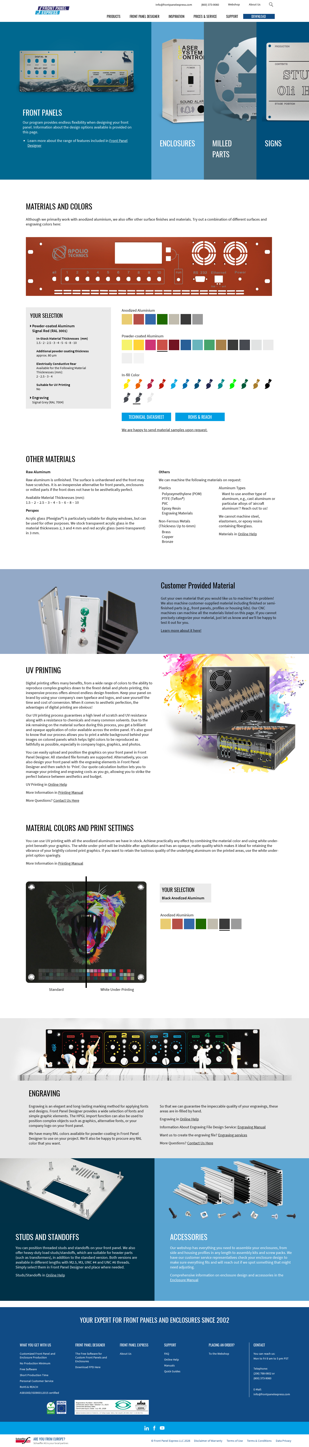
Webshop (234, 4)
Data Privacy (283, 1441)
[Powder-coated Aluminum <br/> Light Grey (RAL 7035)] (268, 345)
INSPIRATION (176, 16)
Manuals (169, 1365)
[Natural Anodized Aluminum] (197, 319)
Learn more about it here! (181, 630)
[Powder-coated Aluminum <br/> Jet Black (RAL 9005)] (233, 345)
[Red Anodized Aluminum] (138, 319)
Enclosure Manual (184, 1279)
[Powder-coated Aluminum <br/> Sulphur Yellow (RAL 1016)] (127, 345)
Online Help (247, 533)
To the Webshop (219, 1354)
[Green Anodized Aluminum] (162, 319)
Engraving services (232, 1135)
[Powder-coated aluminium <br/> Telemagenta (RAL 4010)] (150, 345)
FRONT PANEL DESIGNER (144, 16)
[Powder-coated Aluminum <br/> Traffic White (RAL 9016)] (138, 358)
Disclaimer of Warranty (208, 1441)
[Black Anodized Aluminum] (186, 319)
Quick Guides (172, 1371)
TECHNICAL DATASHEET (146, 417)
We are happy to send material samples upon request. (164, 429)
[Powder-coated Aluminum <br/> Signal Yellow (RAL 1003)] (138, 345)
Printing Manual (70, 792)
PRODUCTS (113, 16)
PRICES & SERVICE (205, 16)
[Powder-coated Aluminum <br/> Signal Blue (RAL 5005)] (186, 345)
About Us (254, 4)
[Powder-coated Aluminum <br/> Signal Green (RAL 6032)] (209, 345)
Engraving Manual (252, 1127)
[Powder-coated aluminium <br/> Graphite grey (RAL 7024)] (244, 345)
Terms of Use (235, 1441)
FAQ (166, 1354)
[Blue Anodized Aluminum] (150, 319)
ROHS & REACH (200, 417)
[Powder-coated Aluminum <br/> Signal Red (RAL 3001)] (162, 345)
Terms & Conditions (259, 1441)
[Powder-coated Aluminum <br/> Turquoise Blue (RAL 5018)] (197, 345)
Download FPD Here (87, 1367)
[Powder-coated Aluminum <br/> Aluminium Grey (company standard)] (256, 345)
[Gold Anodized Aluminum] (127, 319)
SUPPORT (232, 16)
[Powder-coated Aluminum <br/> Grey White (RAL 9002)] (127, 358)
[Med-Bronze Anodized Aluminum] (174, 319)
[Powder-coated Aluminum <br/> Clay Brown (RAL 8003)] (221, 345)
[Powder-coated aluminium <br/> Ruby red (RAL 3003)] (174, 345)
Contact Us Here (66, 800)
